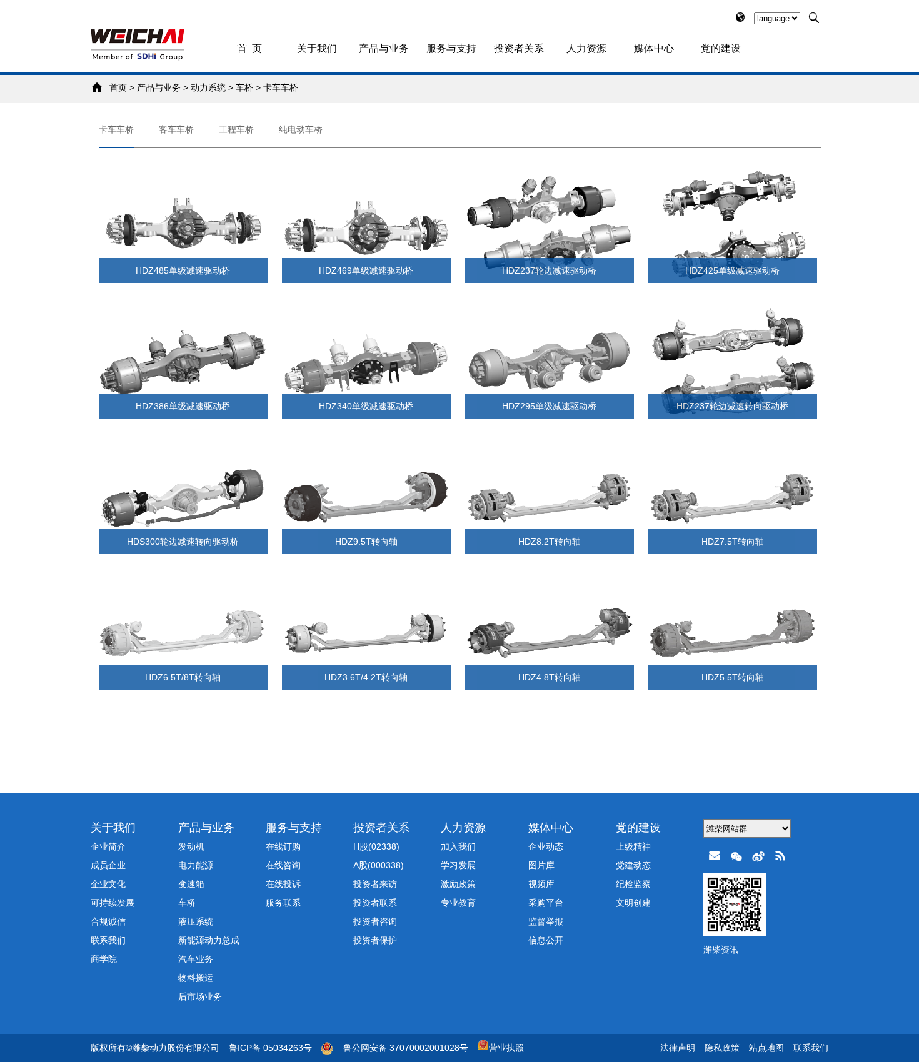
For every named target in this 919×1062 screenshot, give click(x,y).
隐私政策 (722, 1048)
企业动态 (545, 846)
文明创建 (633, 903)
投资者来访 (375, 884)
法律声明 (677, 1048)
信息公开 (545, 940)
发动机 (191, 846)
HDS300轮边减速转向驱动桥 (183, 542)
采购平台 (545, 903)
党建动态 (633, 865)
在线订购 (283, 846)
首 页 (249, 48)
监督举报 (545, 921)
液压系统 (195, 921)
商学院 (104, 959)
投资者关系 (519, 48)
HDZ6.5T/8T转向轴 (183, 677)
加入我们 (458, 846)
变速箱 (191, 884)
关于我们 (317, 48)
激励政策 (458, 884)
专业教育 (458, 903)
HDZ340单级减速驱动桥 (366, 406)
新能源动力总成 (208, 940)
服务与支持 (451, 48)
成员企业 (108, 865)
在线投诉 (283, 884)
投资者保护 (375, 940)
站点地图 (766, 1048)
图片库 (541, 865)
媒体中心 (654, 48)
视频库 (541, 884)
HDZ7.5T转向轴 (732, 542)
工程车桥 (236, 129)
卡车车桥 (280, 87)
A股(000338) (378, 865)
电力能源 (195, 865)
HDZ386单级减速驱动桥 (183, 406)
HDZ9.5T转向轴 (366, 542)
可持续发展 (112, 903)
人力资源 (586, 48)
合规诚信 (108, 921)
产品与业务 (384, 48)
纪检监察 (633, 884)
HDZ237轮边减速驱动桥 (549, 270)
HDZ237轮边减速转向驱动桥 (732, 406)
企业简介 (108, 846)
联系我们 (108, 940)
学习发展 (458, 865)
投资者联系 (375, 903)
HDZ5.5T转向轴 (732, 677)
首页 (118, 87)
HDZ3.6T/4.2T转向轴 (366, 677)
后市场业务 (200, 996)
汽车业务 (195, 959)
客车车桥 (176, 129)
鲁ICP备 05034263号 (270, 1048)
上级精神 (633, 846)
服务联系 (283, 903)
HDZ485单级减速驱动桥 (183, 270)
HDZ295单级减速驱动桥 (549, 406)
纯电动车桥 (301, 129)
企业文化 (108, 884)
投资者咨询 (375, 921)
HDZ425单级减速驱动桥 (732, 270)
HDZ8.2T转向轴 (549, 542)
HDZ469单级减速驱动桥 (366, 270)
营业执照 (506, 1048)
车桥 (244, 87)
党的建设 (721, 48)
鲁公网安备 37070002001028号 (405, 1048)
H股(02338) (376, 846)
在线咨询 (283, 865)
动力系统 (208, 87)
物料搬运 (195, 978)
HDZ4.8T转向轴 (549, 677)
